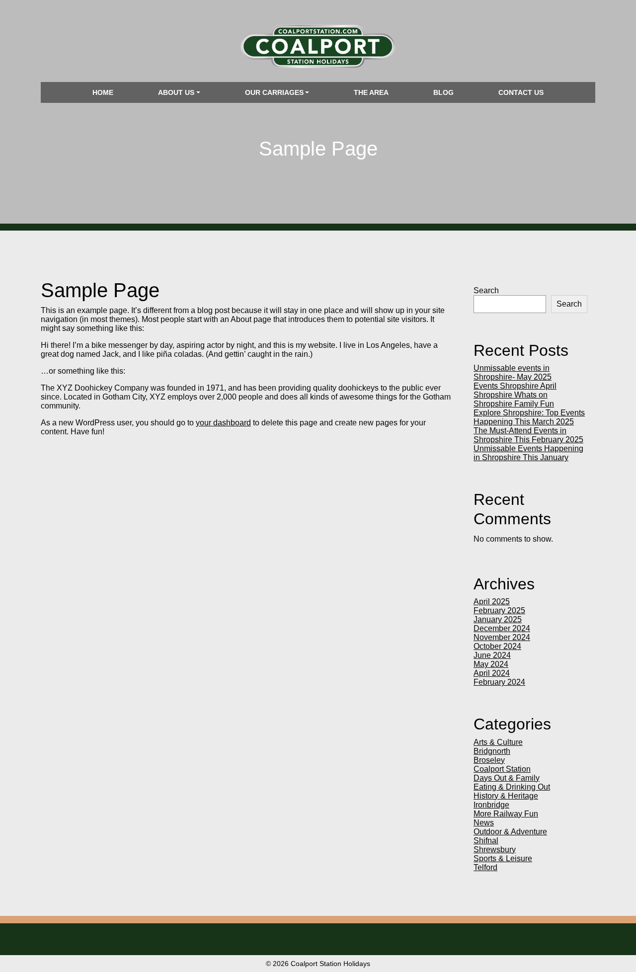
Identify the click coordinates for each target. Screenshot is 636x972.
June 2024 (492, 655)
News (484, 822)
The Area (371, 92)
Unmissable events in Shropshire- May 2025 (513, 372)
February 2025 (499, 610)
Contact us (521, 92)
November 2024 (502, 637)
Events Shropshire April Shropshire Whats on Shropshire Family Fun (515, 395)
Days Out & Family (507, 778)
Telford (485, 867)
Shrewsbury (495, 849)
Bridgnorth (492, 751)
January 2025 (498, 619)
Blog (443, 92)
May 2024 (491, 664)
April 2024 (492, 673)
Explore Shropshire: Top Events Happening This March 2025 (529, 417)
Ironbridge (491, 805)
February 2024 (499, 682)
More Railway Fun (506, 814)
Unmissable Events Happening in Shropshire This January (528, 453)
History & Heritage (506, 796)
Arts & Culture (498, 742)
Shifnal (486, 840)
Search (486, 290)
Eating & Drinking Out (512, 787)
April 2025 (492, 601)
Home (102, 92)
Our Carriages (274, 92)
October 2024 (497, 646)
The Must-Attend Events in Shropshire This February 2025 (528, 435)
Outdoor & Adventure (510, 831)
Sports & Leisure (503, 858)
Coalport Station (502, 769)
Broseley (489, 760)
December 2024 (502, 628)
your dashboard (223, 422)
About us (176, 92)
